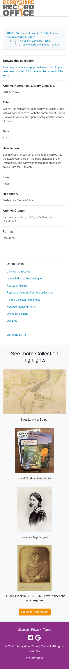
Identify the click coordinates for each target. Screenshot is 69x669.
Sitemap (23, 629)
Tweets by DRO (15, 334)
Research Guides (17, 285)
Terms (47, 629)
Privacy (36, 629)
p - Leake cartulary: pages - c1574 (39, 44)
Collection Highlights (34, 611)
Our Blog (12, 320)
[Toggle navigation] (62, 8)
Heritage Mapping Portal (21, 306)
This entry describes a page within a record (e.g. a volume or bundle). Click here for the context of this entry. (33, 71)
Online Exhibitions (17, 313)
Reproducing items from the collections (30, 292)
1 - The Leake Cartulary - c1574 (33, 40)
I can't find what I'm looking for (25, 278)
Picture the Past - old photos (23, 299)
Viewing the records (18, 271)
